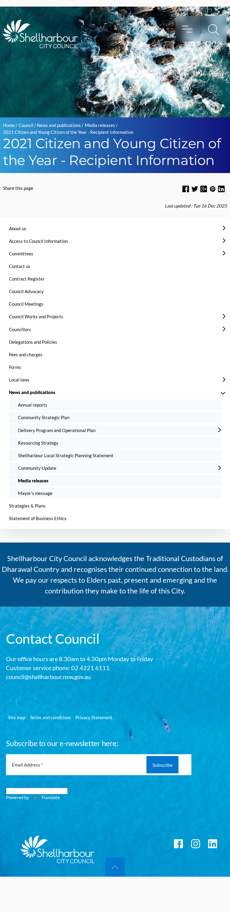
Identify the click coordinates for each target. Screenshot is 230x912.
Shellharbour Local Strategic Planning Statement (66, 455)
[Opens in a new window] (185, 188)
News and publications (59, 125)
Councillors (20, 329)
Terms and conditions (50, 717)
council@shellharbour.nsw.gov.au (48, 676)
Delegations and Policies (33, 342)
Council (26, 125)
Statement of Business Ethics (37, 518)
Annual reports (32, 404)
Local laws (19, 379)
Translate (50, 797)
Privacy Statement (93, 717)
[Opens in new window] (212, 188)
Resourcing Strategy (38, 443)
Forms (15, 367)
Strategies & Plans (27, 505)
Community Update (37, 468)
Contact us (19, 266)
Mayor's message (35, 493)
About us (17, 228)
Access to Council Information (38, 241)
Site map (16, 717)
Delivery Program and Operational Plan (57, 430)
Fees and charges (26, 354)
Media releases (100, 125)
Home (9, 125)
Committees (21, 253)
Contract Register (27, 278)
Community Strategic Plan (43, 417)
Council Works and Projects (36, 316)
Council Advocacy (26, 291)
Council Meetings (26, 304)
